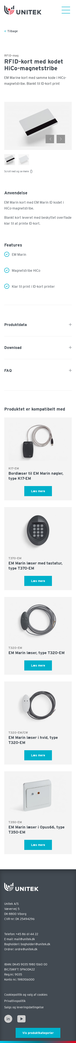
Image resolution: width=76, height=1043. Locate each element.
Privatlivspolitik (15, 1001)
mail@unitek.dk (24, 939)
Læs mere (38, 491)
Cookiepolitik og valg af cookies (26, 994)
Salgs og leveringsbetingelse (24, 1007)
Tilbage (12, 31)
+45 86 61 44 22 (27, 934)
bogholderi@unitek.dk (35, 944)
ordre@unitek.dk (26, 949)
